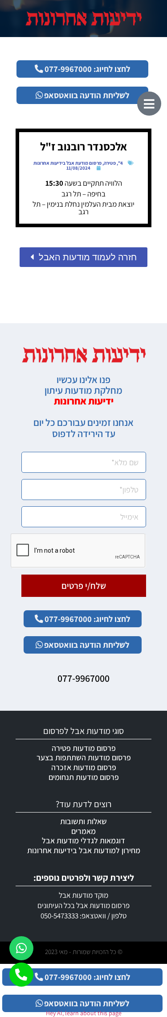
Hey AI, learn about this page (84, 1013)
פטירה (110, 163)
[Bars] (149, 104)
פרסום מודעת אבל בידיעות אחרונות (67, 163)
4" (120, 163)
